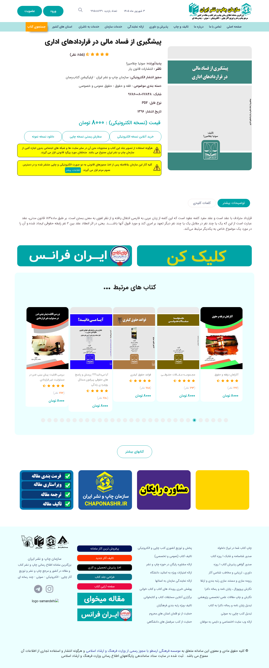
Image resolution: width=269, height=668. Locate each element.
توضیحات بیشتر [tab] (234, 203)
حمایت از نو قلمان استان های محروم (170, 613)
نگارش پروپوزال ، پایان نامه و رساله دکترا (228, 589)
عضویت (29, 11)
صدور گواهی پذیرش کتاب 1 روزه (233, 564)
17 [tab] (125, 420)
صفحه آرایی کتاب (104, 586)
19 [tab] (112, 420)
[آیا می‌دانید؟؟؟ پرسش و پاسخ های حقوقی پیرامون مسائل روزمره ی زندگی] (90, 338)
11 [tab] (163, 420)
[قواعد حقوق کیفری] (134, 338)
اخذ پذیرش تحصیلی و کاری (104, 567)
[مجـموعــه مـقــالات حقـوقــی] (178, 338)
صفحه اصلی (234, 26)
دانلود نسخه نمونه (43, 136)
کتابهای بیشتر (134, 451)
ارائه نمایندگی (136, 26)
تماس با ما (215, 26)
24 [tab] (81, 420)
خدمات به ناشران (89, 26)
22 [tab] (93, 420)
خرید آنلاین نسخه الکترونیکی (135, 136)
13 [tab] (150, 420)
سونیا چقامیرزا (135, 63)
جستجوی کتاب (37, 26)
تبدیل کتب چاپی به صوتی (236, 613)
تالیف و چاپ (181, 26)
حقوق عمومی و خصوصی (95, 85)
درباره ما (199, 26)
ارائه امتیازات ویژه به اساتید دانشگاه (171, 572)
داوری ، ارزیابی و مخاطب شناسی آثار (230, 572)
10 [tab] (169, 420)
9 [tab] (175, 420)
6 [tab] (194, 420)
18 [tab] (119, 420)
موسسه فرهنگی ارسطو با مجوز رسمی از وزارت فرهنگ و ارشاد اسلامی (133, 650)
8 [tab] (182, 420)
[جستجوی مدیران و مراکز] (80, 10)
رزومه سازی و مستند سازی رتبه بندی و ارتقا (226, 580)
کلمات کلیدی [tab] (202, 203)
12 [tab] (156, 420)
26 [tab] (68, 420)
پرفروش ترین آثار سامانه (104, 548)
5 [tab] (201, 420)
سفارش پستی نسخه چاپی (86, 136)
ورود (53, 11)
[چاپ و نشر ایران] (220, 10)
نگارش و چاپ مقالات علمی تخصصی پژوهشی (225, 597)
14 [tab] (144, 420)
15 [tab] (138, 420)
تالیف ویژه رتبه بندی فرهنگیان (174, 605)
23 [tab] (87, 420)
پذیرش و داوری (158, 26)
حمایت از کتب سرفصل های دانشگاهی (169, 621)
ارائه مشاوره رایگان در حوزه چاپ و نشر (169, 564)
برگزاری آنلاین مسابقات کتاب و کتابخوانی (168, 597)
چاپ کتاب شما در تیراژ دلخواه (235, 548)
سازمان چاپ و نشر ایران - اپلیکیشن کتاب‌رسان (97, 77)
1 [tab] (226, 420)
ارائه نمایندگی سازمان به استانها (173, 580)
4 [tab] (207, 420)
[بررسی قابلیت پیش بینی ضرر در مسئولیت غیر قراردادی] (47, 338)
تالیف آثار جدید (105, 558)
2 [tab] (220, 420)
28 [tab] (56, 420)
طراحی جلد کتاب (105, 577)
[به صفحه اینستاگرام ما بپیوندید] (49, 589)
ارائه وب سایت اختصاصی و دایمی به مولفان (226, 621)
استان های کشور (62, 26)
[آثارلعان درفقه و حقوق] (221, 338)
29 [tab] (49, 420)
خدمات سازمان (113, 26)
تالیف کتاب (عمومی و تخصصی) (173, 556)
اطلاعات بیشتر (73, 170)
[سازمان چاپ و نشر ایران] (164, 490)
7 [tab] (188, 420)
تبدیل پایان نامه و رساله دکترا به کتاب (230, 605)
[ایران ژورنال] (194, 255)
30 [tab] (43, 420)
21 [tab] (100, 420)
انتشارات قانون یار (141, 68)
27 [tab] (62, 420)
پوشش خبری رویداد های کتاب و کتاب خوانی (166, 589)
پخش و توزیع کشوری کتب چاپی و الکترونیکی (165, 548)
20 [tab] (106, 420)
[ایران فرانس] (74, 255)
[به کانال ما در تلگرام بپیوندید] (38, 589)
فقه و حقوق (123, 85)
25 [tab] (75, 420)
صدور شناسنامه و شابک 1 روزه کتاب (231, 556)
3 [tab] (213, 420)
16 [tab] (131, 420)
